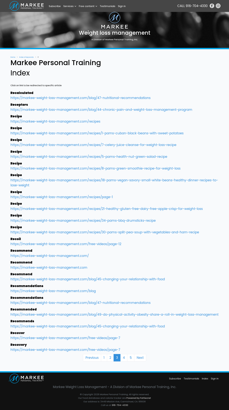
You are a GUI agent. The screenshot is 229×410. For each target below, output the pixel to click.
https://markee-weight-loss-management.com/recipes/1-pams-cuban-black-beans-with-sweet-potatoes (97, 133)
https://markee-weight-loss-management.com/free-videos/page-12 (65, 244)
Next (140, 357)
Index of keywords (26, 57)
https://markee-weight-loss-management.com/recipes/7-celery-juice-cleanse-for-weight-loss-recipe (93, 145)
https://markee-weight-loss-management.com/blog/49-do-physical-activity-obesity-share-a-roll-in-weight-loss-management (114, 314)
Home (12, 57)
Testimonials (107, 6)
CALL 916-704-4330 (192, 6)
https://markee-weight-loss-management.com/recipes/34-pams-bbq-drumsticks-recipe (83, 220)
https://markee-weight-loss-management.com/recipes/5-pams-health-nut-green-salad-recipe (88, 156)
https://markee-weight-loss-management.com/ (49, 256)
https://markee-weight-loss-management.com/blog (53, 291)
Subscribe (55, 6)
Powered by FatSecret (138, 398)
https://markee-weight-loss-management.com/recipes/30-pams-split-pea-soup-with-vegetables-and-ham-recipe (104, 232)
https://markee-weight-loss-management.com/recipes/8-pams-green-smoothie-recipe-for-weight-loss (95, 168)
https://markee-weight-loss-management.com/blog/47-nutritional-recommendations (80, 98)
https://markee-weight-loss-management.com (48, 267)
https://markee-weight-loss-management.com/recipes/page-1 (61, 197)
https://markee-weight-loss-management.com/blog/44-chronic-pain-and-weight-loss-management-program (101, 109)
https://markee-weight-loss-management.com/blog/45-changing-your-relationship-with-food (87, 279)
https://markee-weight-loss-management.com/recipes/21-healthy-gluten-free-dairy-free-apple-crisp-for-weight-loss (106, 209)
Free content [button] (86, 6)
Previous (92, 357)
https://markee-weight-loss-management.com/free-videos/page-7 (65, 338)
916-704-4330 (120, 405)
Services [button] (68, 6)
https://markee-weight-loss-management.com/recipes (55, 121)
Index (205, 378)
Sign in (122, 6)
